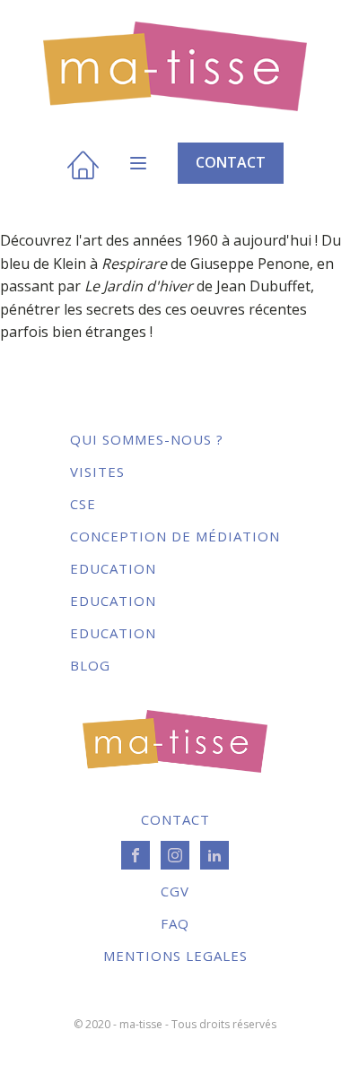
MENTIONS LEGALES (175, 956)
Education (113, 568)
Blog (90, 665)
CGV (175, 891)
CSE (83, 504)
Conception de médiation (175, 536)
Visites (97, 471)
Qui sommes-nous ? (146, 439)
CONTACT (231, 162)
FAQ (175, 923)
